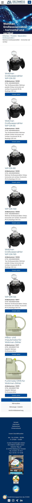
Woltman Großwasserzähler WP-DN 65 (14, 123)
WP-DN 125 (10, 297)
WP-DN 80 (10, 168)
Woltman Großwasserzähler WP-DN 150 (14, 251)
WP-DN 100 (10, 209)
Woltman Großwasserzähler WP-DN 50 (14, 75)
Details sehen (16, 94)
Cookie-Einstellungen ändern (16, 443)
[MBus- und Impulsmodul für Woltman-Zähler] (15, 325)
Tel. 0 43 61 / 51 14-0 (16, 451)
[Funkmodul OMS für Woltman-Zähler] (15, 368)
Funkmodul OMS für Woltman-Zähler (15, 382)
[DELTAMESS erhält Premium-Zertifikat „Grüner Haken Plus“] (16, 479)
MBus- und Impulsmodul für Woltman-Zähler (13, 339)
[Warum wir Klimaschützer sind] (16, 464)
